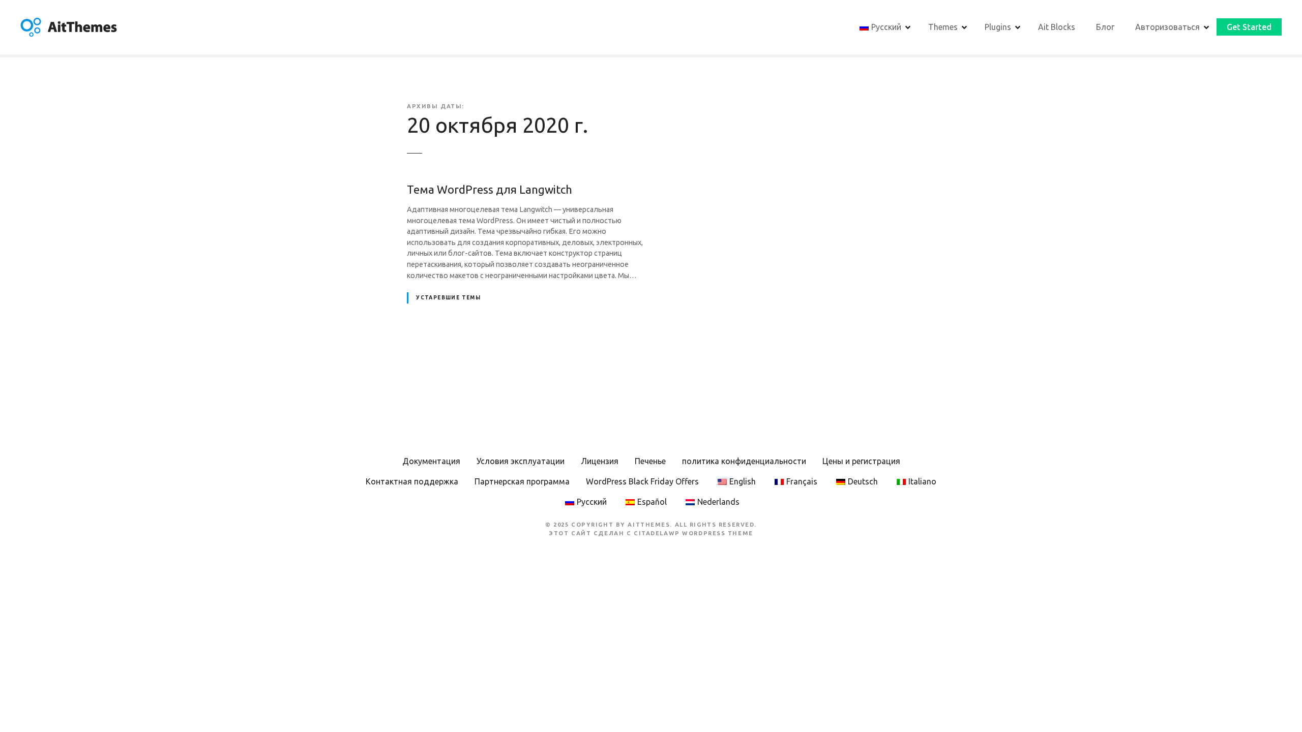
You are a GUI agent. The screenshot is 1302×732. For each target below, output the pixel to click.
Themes (943, 27)
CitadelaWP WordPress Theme (693, 533)
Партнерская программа (522, 481)
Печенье (650, 461)
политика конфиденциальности (744, 461)
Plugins (998, 27)
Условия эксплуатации (521, 461)
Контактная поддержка (412, 481)
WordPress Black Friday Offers (642, 481)
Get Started (1249, 27)
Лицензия (599, 461)
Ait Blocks (1056, 27)
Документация (431, 461)
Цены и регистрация (861, 461)
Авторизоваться (1167, 27)
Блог (1105, 27)
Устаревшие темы (448, 297)
